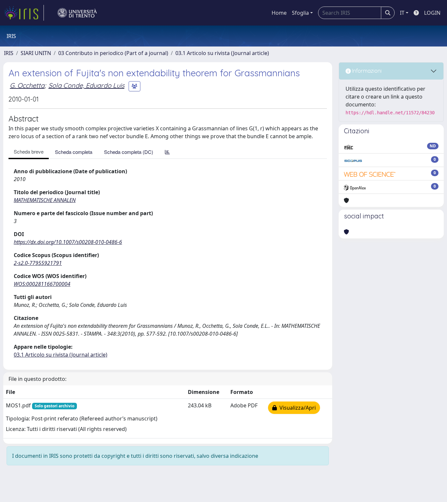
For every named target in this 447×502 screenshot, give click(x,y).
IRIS (8, 53)
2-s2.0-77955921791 (38, 263)
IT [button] (402, 12)
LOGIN (432, 12)
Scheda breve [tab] (29, 151)
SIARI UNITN (36, 53)
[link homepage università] (77, 13)
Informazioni (366, 70)
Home (279, 12)
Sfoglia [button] (300, 12)
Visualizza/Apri (296, 407)
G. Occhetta (27, 85)
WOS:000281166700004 (42, 284)
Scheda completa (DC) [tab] (128, 151)
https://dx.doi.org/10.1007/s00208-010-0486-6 (68, 242)
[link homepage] (24, 13)
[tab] (167, 151)
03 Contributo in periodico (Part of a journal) (113, 53)
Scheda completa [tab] (73, 151)
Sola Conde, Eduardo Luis (86, 85)
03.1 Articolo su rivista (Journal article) (222, 53)
